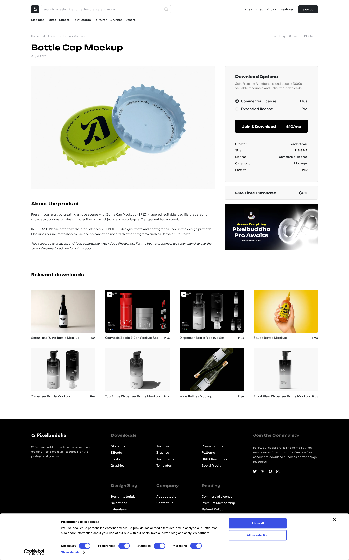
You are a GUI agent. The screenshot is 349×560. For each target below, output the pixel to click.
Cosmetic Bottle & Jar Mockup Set (131, 338)
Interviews (119, 509)
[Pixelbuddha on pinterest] (263, 471)
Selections (119, 503)
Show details (70, 552)
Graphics (117, 465)
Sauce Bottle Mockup (270, 338)
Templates (164, 465)
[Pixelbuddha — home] (35, 9)
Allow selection (257, 535)
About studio (166, 496)
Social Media (211, 465)
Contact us (164, 503)
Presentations (212, 446)
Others (131, 20)
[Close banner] (334, 519)
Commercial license (293, 157)
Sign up (308, 9)
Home (35, 36)
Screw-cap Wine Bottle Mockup (55, 338)
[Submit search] (166, 9)
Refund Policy (212, 509)
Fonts (52, 20)
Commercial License (217, 496)
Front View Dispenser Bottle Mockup (282, 396)
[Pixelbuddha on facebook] (270, 471)
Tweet (296, 36)
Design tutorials (123, 496)
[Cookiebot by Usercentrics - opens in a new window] (34, 552)
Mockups (37, 20)
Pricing (272, 9)
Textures (100, 20)
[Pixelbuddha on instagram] (278, 471)
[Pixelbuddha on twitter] (255, 471)
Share (312, 36)
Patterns (208, 452)
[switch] (124, 546)
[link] (109, 294)
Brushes (116, 20)
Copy (281, 36)
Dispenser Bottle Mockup (50, 396)
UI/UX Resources (214, 459)
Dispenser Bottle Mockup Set (202, 338)
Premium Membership (218, 503)
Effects (64, 20)
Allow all (258, 523)
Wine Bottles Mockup (196, 396)
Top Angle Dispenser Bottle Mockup (132, 396)
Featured (287, 9)
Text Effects (82, 20)
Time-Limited (253, 9)
